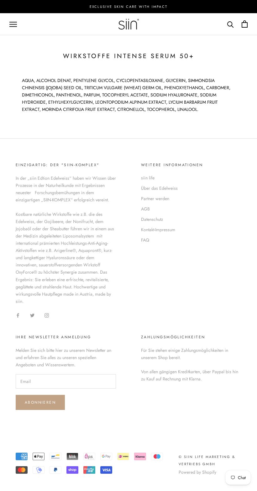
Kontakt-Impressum (158, 229)
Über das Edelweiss (159, 188)
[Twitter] (32, 315)
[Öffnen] (13, 24)
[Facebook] (18, 315)
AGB (145, 209)
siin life (148, 178)
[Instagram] (47, 315)
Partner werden (155, 198)
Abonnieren (40, 402)
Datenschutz (152, 219)
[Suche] (230, 24)
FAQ (145, 240)
